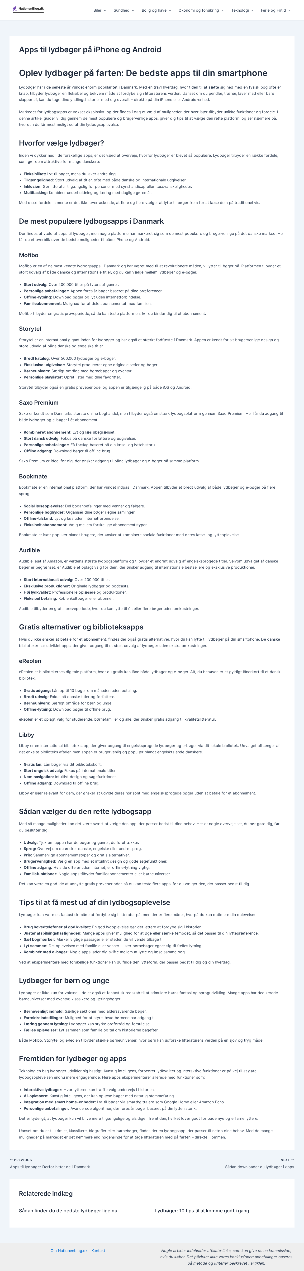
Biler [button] (97, 10)
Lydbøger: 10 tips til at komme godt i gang (202, 1211)
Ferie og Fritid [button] (273, 10)
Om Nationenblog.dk (69, 1250)
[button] (103, 10)
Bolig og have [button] (154, 10)
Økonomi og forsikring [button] (199, 10)
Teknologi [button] (240, 10)
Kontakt (98, 1250)
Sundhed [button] (121, 10)
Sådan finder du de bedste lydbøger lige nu (68, 1211)
